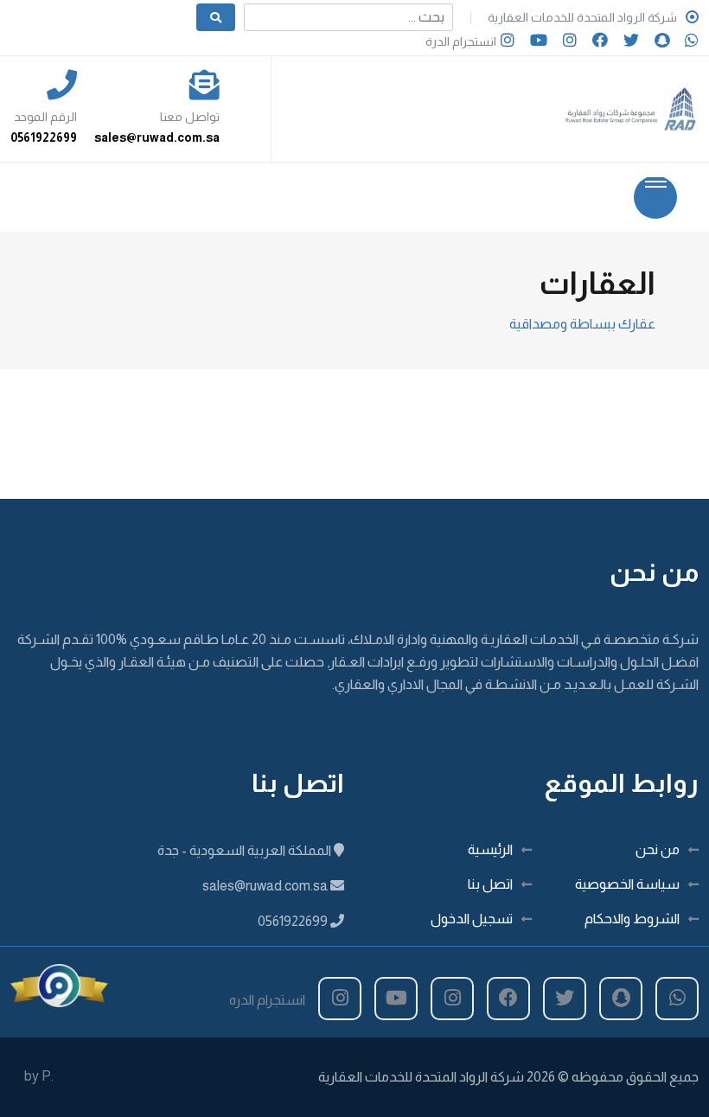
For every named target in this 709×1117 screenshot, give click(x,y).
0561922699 (43, 137)
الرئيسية (490, 849)
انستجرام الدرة (460, 41)
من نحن (658, 849)
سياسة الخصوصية (627, 884)
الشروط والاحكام (632, 918)
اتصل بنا (490, 884)
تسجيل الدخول (472, 918)
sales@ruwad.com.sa (157, 137)
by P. (39, 1076)
